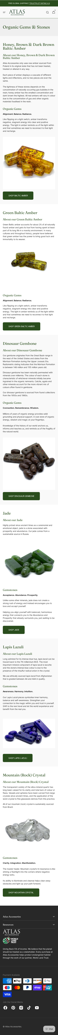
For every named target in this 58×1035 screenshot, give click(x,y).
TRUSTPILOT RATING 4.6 (39, 3)
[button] (4, 12)
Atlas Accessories (13, 1026)
